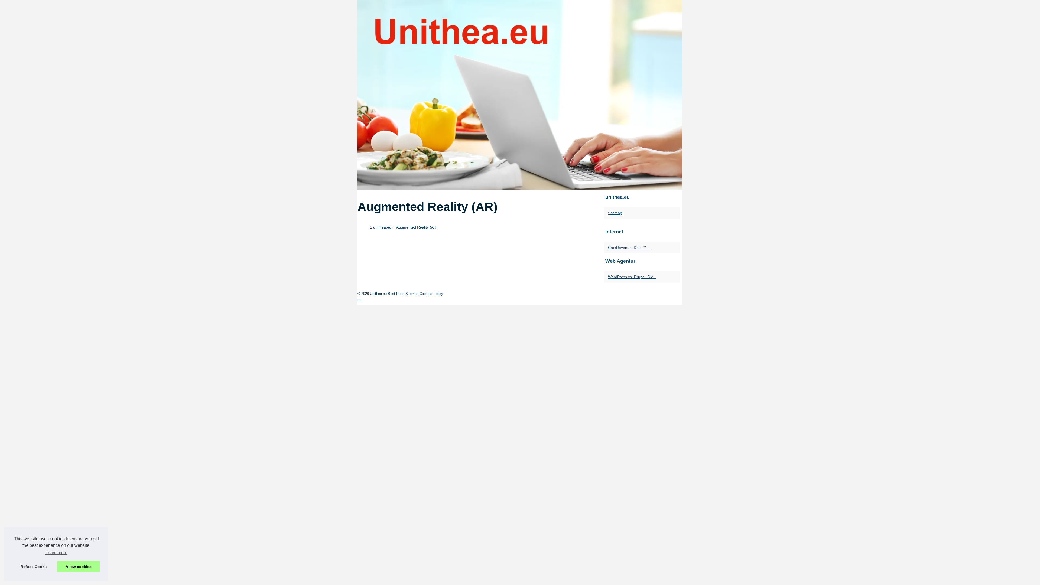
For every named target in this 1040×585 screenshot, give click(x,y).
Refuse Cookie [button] (34, 566)
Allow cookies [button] (79, 566)
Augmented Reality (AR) (417, 227)
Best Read (396, 294)
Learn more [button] (56, 552)
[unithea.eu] (520, 95)
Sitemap (615, 213)
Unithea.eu (378, 294)
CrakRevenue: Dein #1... (629, 247)
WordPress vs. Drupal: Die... (632, 277)
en (359, 300)
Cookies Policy (431, 294)
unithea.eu (382, 227)
